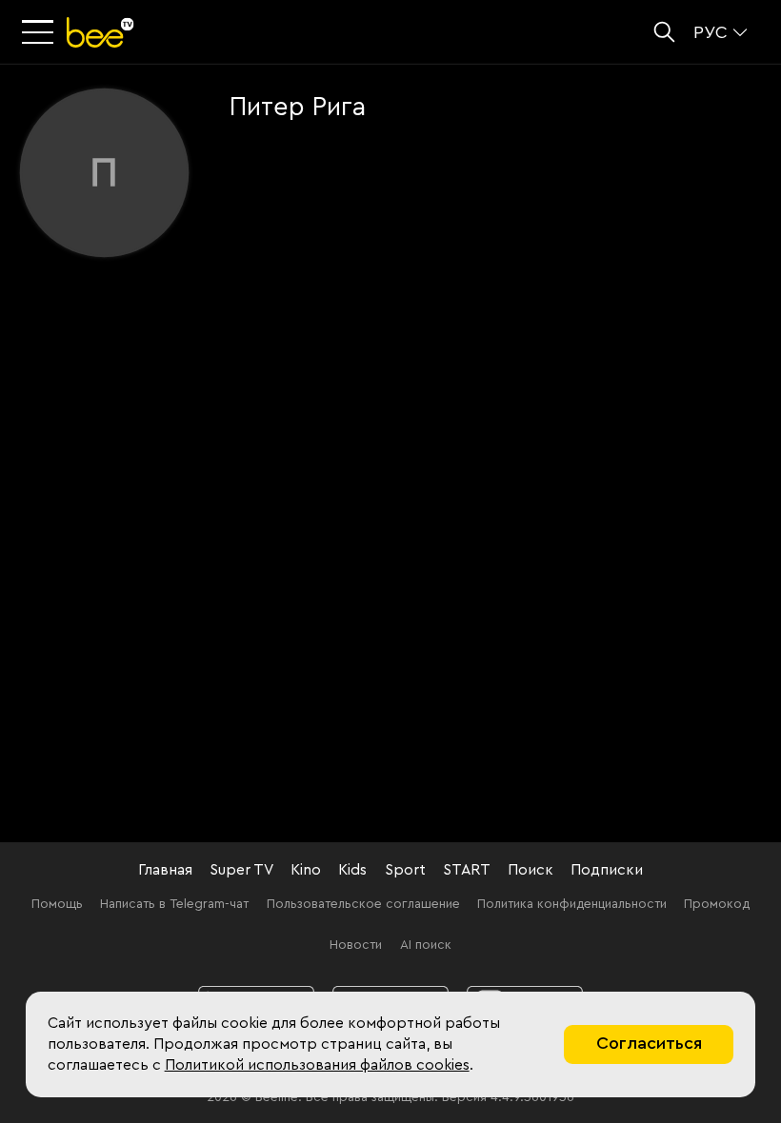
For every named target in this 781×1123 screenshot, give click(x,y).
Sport (405, 869)
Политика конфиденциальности (572, 904)
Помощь (57, 904)
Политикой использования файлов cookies (317, 1065)
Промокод (717, 904)
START (467, 869)
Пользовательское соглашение (363, 904)
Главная (165, 869)
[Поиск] (664, 32)
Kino (305, 869)
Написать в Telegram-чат (174, 904)
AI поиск (425, 945)
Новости (356, 945)
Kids (352, 869)
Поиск (530, 869)
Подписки (607, 869)
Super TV (241, 869)
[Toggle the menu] (40, 32)
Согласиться (649, 1043)
